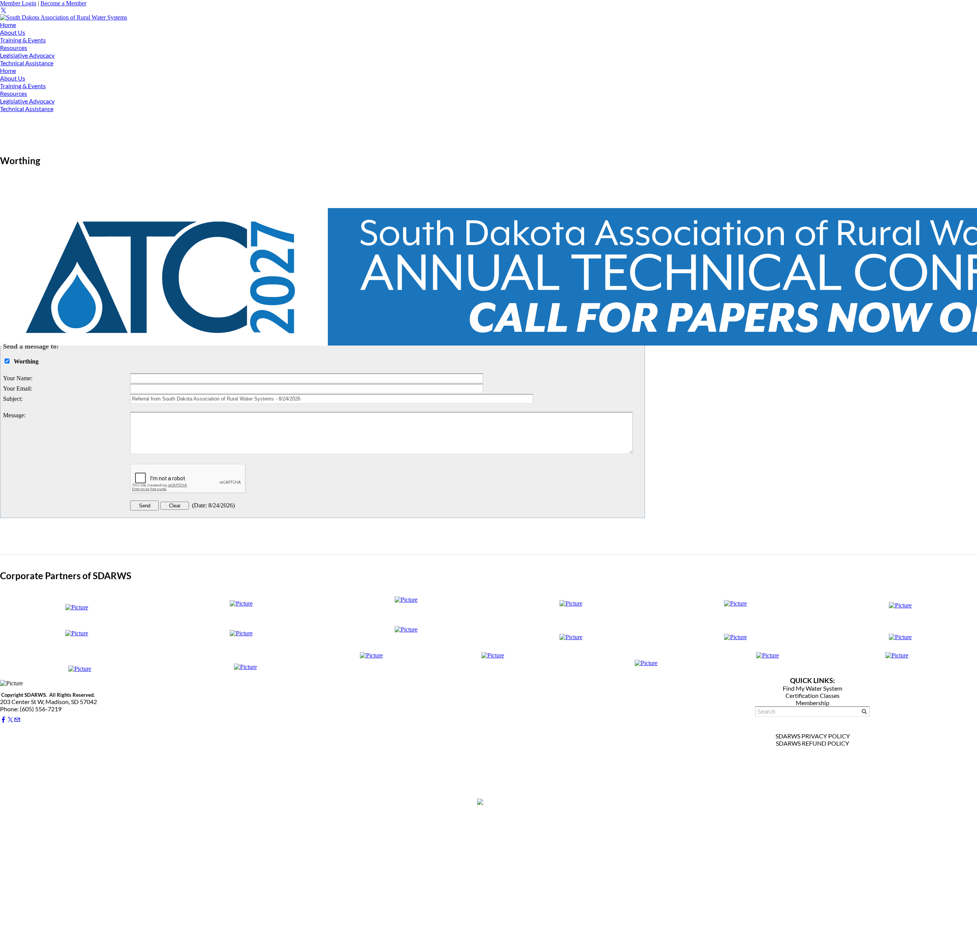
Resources (13, 47)
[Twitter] (3, 10)
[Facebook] (3, 720)
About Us (12, 32)
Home (8, 24)
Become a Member (63, 3)
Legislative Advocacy (27, 55)
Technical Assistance (26, 62)
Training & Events (23, 40)
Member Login (18, 3)
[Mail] (17, 720)
